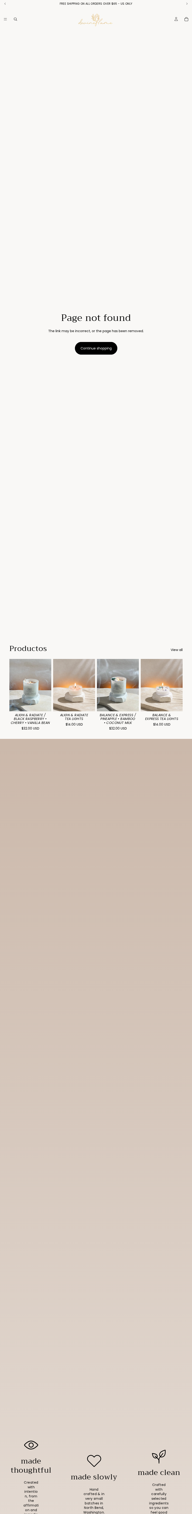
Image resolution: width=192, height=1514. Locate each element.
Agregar (179, 704)
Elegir (135, 704)
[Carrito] (186, 19)
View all (177, 649)
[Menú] (5, 19)
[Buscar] (15, 19)
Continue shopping (96, 348)
